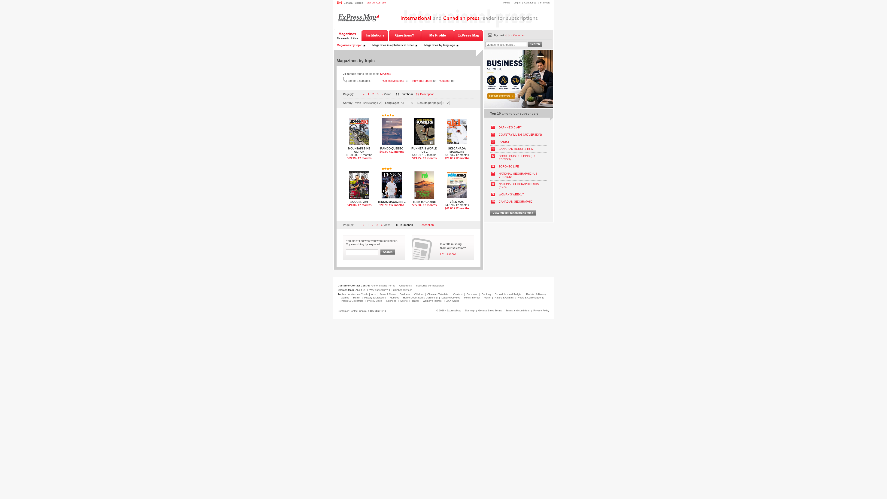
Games (345, 297)
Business (405, 294)
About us (360, 290)
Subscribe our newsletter (430, 285)
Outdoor (447, 80)
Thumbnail (406, 94)
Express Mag (358, 18)
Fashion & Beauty (536, 294)
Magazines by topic (349, 45)
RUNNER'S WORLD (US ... (424, 153)
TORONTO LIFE (509, 166)
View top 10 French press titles (513, 213)
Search (387, 252)
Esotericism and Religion (509, 294)
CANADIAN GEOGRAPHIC (516, 201)
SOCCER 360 (359, 203)
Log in (517, 2)
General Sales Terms (383, 285)
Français (545, 2)
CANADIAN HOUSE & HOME (517, 149)
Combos (458, 294)
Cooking (487, 294)
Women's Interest (433, 300)
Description (427, 94)
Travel (415, 300)
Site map (469, 310)
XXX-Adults (452, 300)
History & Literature (375, 297)
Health (357, 297)
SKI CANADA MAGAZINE (457, 153)
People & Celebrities (352, 300)
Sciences (391, 300)
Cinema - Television (438, 294)
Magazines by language (439, 45)
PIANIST (504, 141)
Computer (472, 294)
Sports (404, 300)
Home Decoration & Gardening (420, 297)
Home (506, 2)
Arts (374, 294)
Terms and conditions (518, 310)
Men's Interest (472, 297)
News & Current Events (531, 297)
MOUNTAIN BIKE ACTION (359, 153)
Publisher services (402, 290)
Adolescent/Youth (358, 294)
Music (487, 297)
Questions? (405, 35)
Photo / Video (375, 300)
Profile (437, 35)
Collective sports (395, 80)
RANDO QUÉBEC (392, 150)
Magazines (347, 35)
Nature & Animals (504, 297)
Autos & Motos (388, 294)
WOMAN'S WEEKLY (511, 194)
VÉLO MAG (457, 205)
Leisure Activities (451, 297)
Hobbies (395, 297)
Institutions (375, 35)
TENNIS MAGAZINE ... (392, 203)
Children (419, 294)
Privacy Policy (541, 310)
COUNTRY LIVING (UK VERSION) (520, 134)
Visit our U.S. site (376, 2)
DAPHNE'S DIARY (510, 127)
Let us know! (448, 254)
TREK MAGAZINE (424, 203)
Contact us (530, 2)
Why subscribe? (378, 290)
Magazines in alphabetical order (393, 45)
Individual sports (424, 80)
